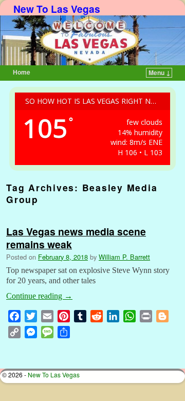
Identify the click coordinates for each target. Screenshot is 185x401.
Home (21, 72)
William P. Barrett (124, 257)
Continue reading (39, 295)
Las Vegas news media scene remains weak (76, 237)
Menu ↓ (160, 72)
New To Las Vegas (56, 9)
